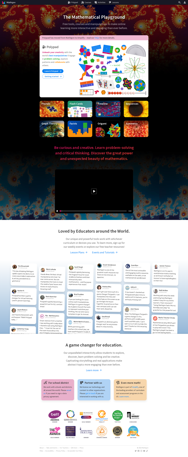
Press (82, 448)
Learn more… (125, 396)
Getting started (52, 76)
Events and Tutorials (103, 252)
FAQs (97, 37)
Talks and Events (51, 448)
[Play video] (57, 211)
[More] (185, 2)
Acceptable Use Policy (75, 451)
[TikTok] (147, 451)
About (42, 448)
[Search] (179, 2)
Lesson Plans (77, 252)
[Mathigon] (8, 2)
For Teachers (64, 448)
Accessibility (49, 451)
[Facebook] (138, 451)
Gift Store (74, 448)
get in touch (90, 393)
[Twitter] (135, 451)
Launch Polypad (52, 71)
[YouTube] (144, 451)
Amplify (135, 387)
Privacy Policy (60, 451)
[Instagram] (141, 451)
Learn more (92, 370)
